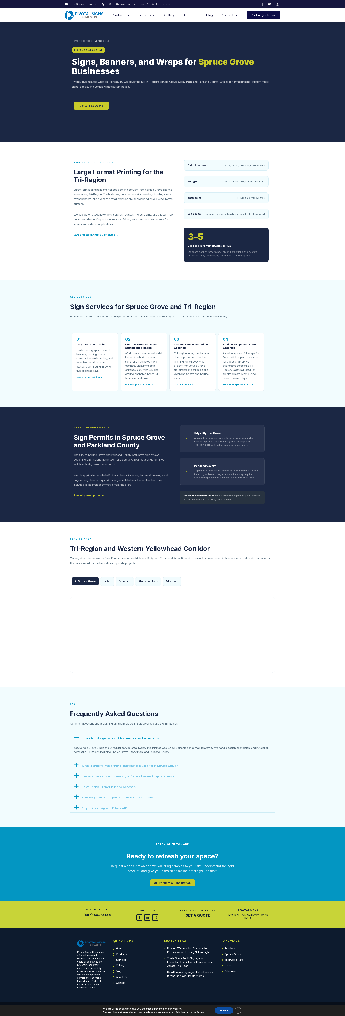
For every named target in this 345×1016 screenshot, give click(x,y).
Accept (224, 1010)
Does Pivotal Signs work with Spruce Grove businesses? (120, 738)
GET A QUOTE (197, 915)
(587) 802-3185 (97, 915)
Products (118, 15)
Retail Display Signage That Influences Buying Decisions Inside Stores (190, 974)
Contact (227, 15)
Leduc (228, 965)
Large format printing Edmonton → (96, 234)
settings (198, 1012)
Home (75, 40)
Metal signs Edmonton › (139, 384)
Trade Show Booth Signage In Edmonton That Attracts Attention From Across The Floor (190, 962)
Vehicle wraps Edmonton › (238, 384)
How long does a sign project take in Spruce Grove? (117, 797)
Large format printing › (89, 376)
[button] (172, 737)
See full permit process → (90, 495)
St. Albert (230, 948)
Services (145, 15)
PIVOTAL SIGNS (248, 910)
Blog (209, 15)
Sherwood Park (234, 959)
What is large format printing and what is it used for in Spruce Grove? (129, 765)
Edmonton (172, 581)
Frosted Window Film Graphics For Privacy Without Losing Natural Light (188, 950)
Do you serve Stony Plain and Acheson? (109, 787)
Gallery (169, 15)
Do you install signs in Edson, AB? (104, 808)
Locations (86, 40)
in (147, 917)
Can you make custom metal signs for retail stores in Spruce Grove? (128, 776)
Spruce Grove (233, 954)
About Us (190, 15)
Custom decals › (183, 384)
